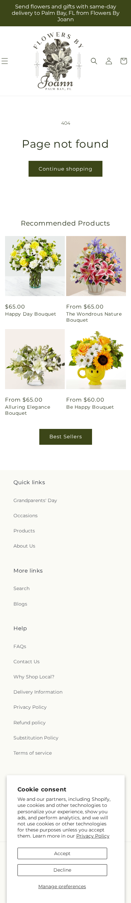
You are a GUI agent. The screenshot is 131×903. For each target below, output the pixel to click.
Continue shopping (65, 169)
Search (21, 588)
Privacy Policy (93, 836)
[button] (94, 61)
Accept (62, 853)
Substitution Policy (35, 738)
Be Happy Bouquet (90, 407)
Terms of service (32, 753)
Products (24, 531)
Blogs (20, 604)
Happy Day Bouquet (30, 314)
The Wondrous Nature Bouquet (94, 317)
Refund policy (29, 723)
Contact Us (26, 662)
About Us (24, 546)
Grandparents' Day (35, 500)
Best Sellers (65, 436)
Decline (62, 870)
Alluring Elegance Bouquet (27, 410)
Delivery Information (37, 692)
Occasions (25, 516)
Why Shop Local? (33, 677)
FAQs (19, 646)
